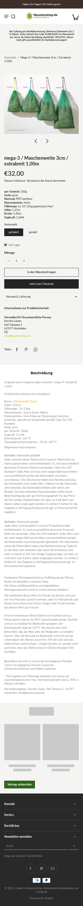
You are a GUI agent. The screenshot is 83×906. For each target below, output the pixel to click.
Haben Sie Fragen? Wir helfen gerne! (42, 4)
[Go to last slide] (35, 141)
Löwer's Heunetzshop (29, 888)
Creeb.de (41, 891)
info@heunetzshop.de (17, 336)
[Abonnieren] (74, 846)
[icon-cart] (74, 16)
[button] (41, 272)
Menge (9, 252)
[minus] (8, 260)
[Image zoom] (41, 104)
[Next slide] (47, 141)
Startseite (10, 57)
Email (9, 846)
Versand (32, 180)
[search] (13, 16)
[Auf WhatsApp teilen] (35, 349)
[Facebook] (30, 868)
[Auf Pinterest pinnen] (26, 349)
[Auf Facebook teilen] (16, 349)
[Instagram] (41, 868)
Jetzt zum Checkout (41, 283)
